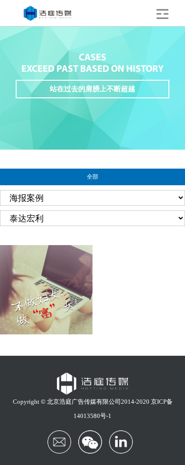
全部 (92, 176)
